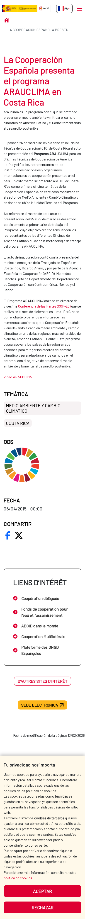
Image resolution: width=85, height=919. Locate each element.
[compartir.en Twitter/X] (19, 535)
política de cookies (18, 878)
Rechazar (42, 907)
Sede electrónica (39, 704)
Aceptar (42, 891)
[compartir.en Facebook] (8, 535)
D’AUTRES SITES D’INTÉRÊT (43, 681)
